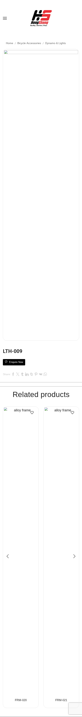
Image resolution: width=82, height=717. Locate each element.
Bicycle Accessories (29, 43)
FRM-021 (61, 700)
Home (9, 43)
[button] (7, 556)
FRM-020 (21, 700)
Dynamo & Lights (55, 43)
